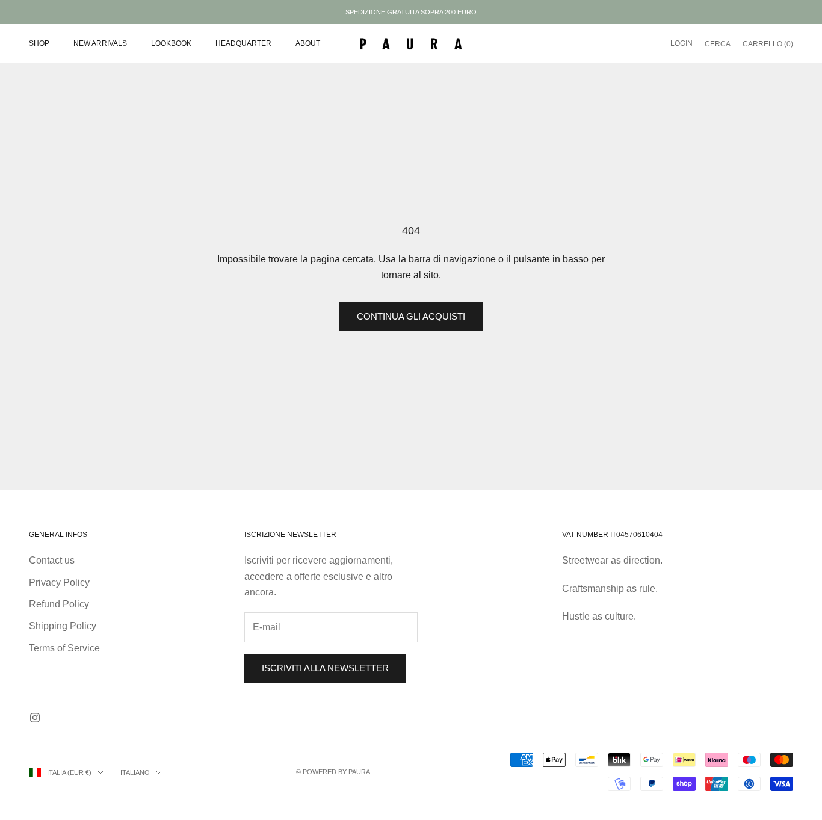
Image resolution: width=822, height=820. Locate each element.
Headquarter (243, 43)
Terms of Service (64, 648)
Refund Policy (59, 604)
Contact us (52, 560)
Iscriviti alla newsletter (325, 668)
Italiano (135, 772)
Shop (39, 43)
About (307, 43)
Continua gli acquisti (411, 316)
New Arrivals (100, 43)
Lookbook (171, 43)
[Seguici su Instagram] (35, 718)
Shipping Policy (62, 626)
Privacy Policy (59, 582)
